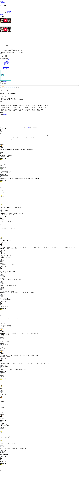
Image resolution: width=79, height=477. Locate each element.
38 (3, 88)
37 (2, 88)
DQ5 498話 (9, 12)
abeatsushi (5, 81)
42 (7, 88)
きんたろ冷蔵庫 (6, 67)
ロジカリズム (5, 61)
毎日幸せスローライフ (7, 62)
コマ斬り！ (5, 64)
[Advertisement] (5, 38)
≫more (1, 14)
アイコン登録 (27, 127)
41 (6, 88)
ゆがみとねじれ (6, 63)
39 (4, 88)
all (5, 475)
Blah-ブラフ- (5, 68)
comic (1, 89)
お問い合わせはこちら (4, 59)
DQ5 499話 (9, 11)
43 (8, 88)
